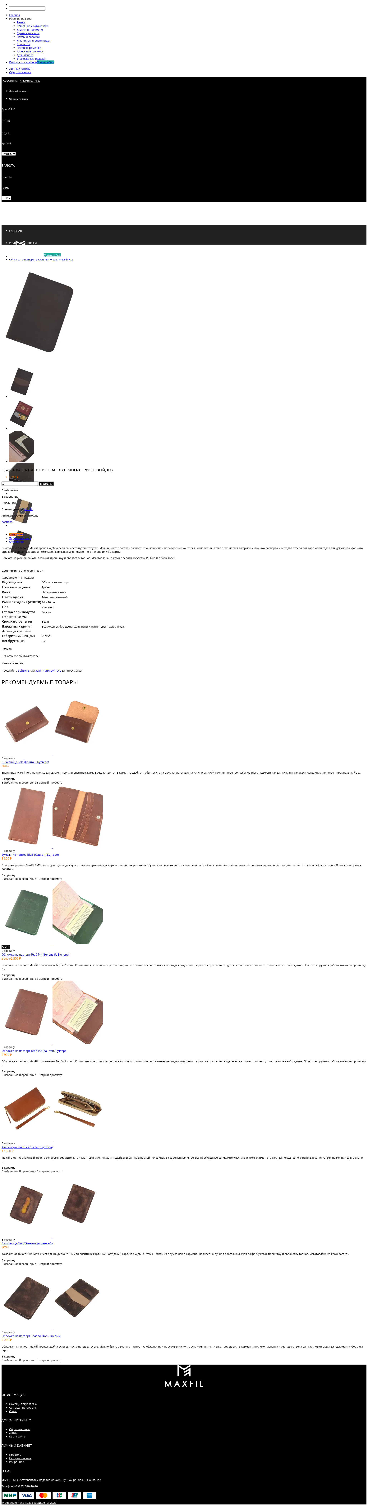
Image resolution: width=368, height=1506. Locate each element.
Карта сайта (17, 1436)
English (6, 133)
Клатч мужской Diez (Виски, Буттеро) (27, 1147)
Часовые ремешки (29, 48)
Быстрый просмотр (49, 782)
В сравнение (10, 496)
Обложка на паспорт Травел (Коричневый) (31, 1336)
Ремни (21, 22)
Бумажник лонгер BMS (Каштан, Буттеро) (30, 854)
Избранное (16, 1462)
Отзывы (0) (16, 542)
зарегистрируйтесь (48, 670)
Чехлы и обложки (28, 37)
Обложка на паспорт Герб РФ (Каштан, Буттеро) (34, 1051)
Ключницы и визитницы (33, 40)
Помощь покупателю (23, 1404)
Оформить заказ (20, 72)
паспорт (7, 522)
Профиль (15, 1454)
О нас (13, 1411)
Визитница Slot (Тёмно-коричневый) (27, 1243)
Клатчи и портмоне (30, 29)
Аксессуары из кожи (30, 51)
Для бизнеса (25, 55)
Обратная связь (19, 1429)
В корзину (46, 483)
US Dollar (7, 177)
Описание (16, 534)
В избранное (10, 490)
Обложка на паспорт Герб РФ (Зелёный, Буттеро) (35, 954)
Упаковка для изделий (31, 58)
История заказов (20, 1458)
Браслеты (23, 44)
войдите (23, 670)
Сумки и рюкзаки (28, 33)
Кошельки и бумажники (32, 26)
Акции (13, 1433)
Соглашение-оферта (22, 1407)
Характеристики (20, 538)
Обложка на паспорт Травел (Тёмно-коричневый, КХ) (41, 259)
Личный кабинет (20, 68)
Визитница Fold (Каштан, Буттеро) (25, 762)
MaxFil (28, 509)
